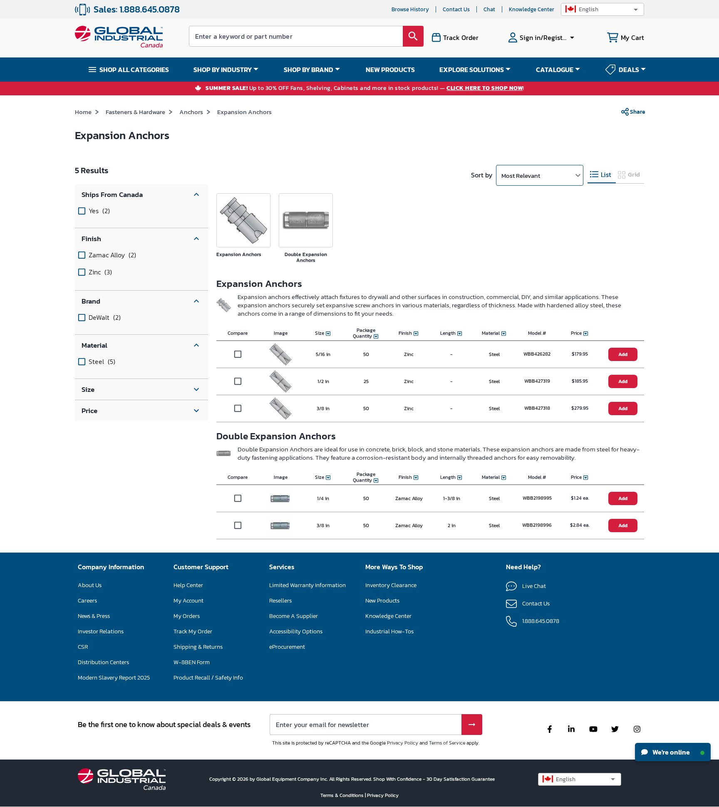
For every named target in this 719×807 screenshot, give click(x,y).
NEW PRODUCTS (390, 70)
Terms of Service (447, 743)
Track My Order (193, 631)
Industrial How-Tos (389, 631)
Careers (87, 600)
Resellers (280, 600)
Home (83, 112)
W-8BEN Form (192, 662)
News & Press (94, 616)
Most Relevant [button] (520, 175)
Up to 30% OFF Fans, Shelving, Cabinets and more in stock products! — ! (365, 88)
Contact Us (456, 9)
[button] (602, 9)
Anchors (191, 112)
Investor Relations (101, 631)
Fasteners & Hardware (135, 112)
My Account (188, 600)
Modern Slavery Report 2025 (114, 677)
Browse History (410, 9)
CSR (83, 647)
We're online (670, 752)
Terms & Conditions (342, 795)
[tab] (602, 174)
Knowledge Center (531, 9)
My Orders (187, 616)
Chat (489, 9)
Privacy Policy (402, 743)
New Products (382, 600)
